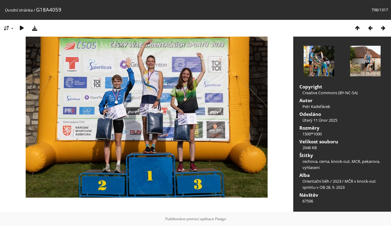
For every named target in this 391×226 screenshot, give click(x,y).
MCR (356, 161)
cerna (324, 161)
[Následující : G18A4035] (383, 27)
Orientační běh (315, 181)
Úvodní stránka (19, 10)
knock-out (340, 161)
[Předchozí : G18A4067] (370, 27)
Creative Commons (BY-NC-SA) (330, 92)
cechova (309, 161)
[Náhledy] (357, 27)
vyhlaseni (311, 167)
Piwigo (220, 218)
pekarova (370, 161)
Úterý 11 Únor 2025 (319, 120)
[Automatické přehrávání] (21, 27)
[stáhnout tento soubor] (34, 27)
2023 (337, 181)
